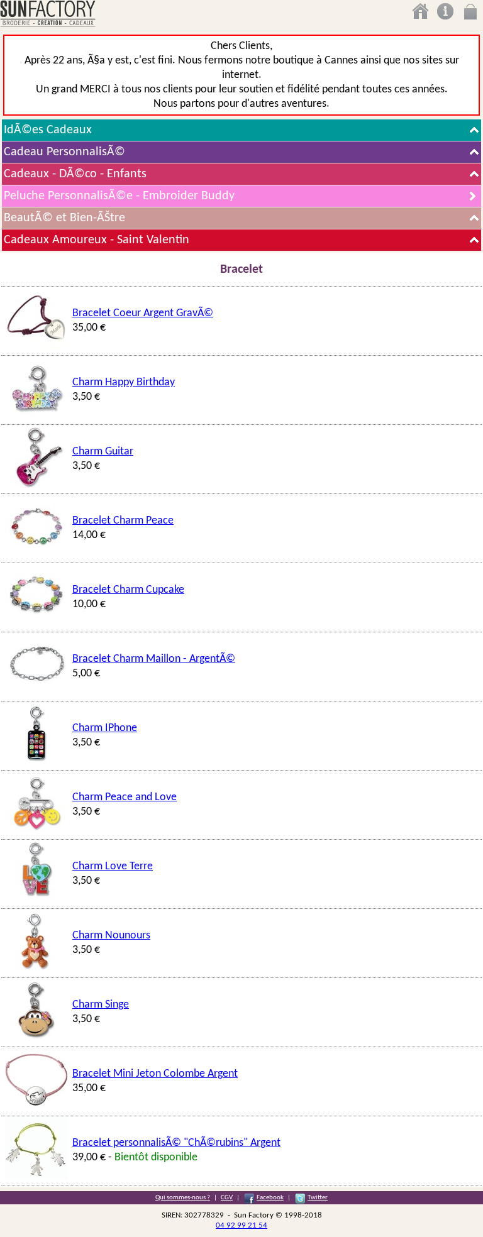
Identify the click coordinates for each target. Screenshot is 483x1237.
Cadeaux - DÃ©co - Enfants (75, 174)
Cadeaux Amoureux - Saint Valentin (96, 240)
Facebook (270, 1197)
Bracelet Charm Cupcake (128, 590)
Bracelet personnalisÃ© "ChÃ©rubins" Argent (176, 1143)
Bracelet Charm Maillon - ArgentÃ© (153, 659)
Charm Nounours (111, 936)
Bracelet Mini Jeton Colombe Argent (155, 1074)
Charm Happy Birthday (123, 382)
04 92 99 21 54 (241, 1225)
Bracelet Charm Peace (123, 521)
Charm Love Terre (112, 866)
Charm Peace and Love (124, 797)
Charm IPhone (104, 728)
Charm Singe (100, 1005)
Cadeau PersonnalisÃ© (64, 152)
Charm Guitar (102, 452)
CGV (227, 1197)
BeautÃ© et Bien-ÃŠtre (64, 218)
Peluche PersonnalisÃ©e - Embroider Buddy (119, 196)
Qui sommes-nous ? (182, 1197)
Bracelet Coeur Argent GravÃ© (142, 313)
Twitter (318, 1197)
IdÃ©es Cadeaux (48, 130)
